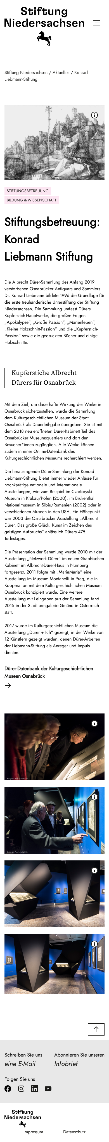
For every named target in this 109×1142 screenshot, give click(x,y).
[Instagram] (21, 1089)
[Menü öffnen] (97, 23)
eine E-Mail (19, 1064)
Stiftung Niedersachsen (26, 72)
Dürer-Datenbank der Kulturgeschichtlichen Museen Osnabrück (48, 672)
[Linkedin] (34, 1089)
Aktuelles (61, 72)
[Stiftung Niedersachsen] (44, 44)
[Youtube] (48, 1089)
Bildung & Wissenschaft (31, 200)
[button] (96, 1029)
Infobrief (66, 1064)
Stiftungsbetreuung (28, 191)
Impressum (33, 1132)
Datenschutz (74, 1132)
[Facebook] (7, 1089)
